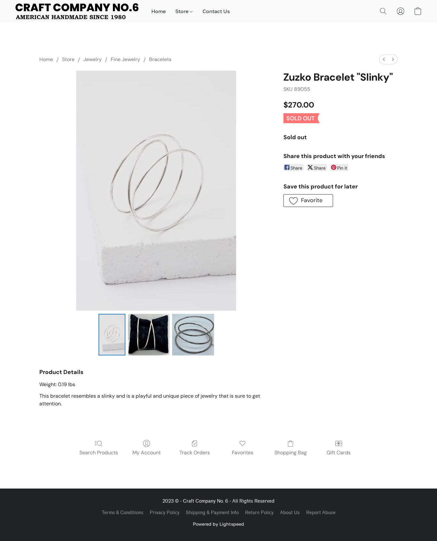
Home (158, 11)
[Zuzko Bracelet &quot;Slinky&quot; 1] (149, 334)
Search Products (98, 452)
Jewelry (92, 59)
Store (182, 11)
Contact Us (216, 11)
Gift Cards (339, 452)
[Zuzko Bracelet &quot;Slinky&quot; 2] (193, 334)
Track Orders (194, 452)
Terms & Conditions (122, 512)
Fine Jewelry (125, 59)
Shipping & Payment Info (212, 512)
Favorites (242, 452)
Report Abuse (321, 512)
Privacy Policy (164, 512)
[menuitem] (383, 59)
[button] (77, 11)
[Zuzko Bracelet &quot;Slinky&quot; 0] (112, 334)
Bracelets (160, 59)
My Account (146, 452)
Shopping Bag (290, 452)
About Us (290, 512)
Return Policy (259, 512)
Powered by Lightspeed (218, 524)
